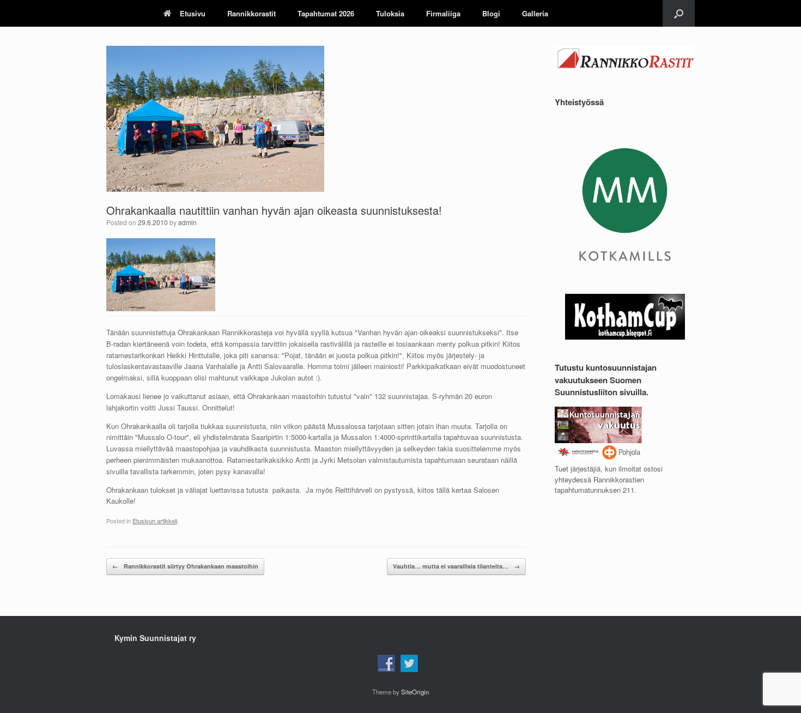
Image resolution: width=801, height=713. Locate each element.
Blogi (491, 13)
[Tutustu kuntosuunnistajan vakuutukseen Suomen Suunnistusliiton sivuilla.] (598, 458)
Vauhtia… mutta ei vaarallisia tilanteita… (456, 566)
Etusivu (192, 13)
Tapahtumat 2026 (326, 13)
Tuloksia (390, 13)
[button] (679, 13)
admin (187, 222)
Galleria (535, 13)
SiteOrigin (415, 691)
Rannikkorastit (251, 13)
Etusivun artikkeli (154, 520)
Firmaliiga (443, 13)
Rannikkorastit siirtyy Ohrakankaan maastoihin (185, 566)
